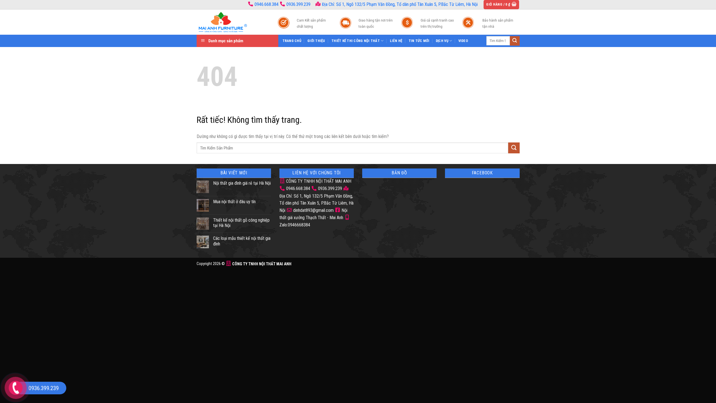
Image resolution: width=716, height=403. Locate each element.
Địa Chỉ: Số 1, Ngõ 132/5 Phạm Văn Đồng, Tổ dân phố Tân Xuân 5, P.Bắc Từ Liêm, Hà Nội (399, 4)
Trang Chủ (291, 41)
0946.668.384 (267, 4)
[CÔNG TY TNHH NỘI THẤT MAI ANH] (232, 22)
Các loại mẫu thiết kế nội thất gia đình (241, 241)
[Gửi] (514, 41)
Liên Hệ (396, 41)
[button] (501, 4)
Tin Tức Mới (419, 41)
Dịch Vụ (442, 41)
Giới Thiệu (316, 41)
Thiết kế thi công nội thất (355, 41)
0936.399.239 (298, 4)
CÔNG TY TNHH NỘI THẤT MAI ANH (318, 181)
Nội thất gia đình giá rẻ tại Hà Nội (242, 183)
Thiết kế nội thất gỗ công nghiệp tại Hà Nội (241, 222)
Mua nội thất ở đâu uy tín (234, 201)
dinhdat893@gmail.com (313, 210)
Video (463, 41)
